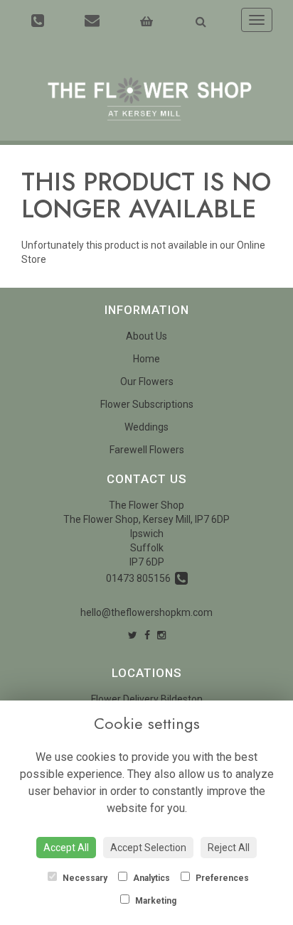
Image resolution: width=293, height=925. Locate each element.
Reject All (229, 847)
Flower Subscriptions (146, 404)
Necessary (83, 878)
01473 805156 (140, 578)
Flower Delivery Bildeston (147, 699)
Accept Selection (148, 847)
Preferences (221, 878)
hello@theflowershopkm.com (146, 612)
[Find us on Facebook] (147, 635)
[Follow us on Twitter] (132, 635)
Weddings (146, 427)
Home (146, 358)
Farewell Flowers (147, 449)
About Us (146, 336)
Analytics (150, 878)
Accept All (66, 847)
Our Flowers (147, 381)
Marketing (154, 901)
